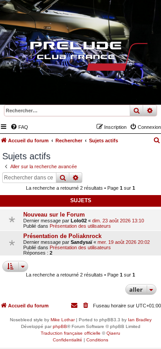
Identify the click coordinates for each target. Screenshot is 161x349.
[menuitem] (19, 127)
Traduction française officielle (71, 333)
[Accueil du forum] (80, 58)
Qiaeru (113, 333)
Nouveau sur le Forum (54, 214)
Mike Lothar (63, 319)
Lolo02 (79, 220)
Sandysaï (81, 242)
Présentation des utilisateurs (80, 226)
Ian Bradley (140, 319)
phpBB (60, 326)
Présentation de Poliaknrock (62, 236)
